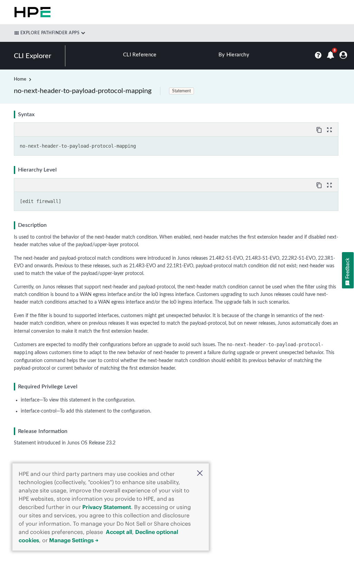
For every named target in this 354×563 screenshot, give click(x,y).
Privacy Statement (106, 507)
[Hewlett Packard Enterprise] (31, 12)
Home (20, 79)
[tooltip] (320, 129)
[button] (200, 474)
